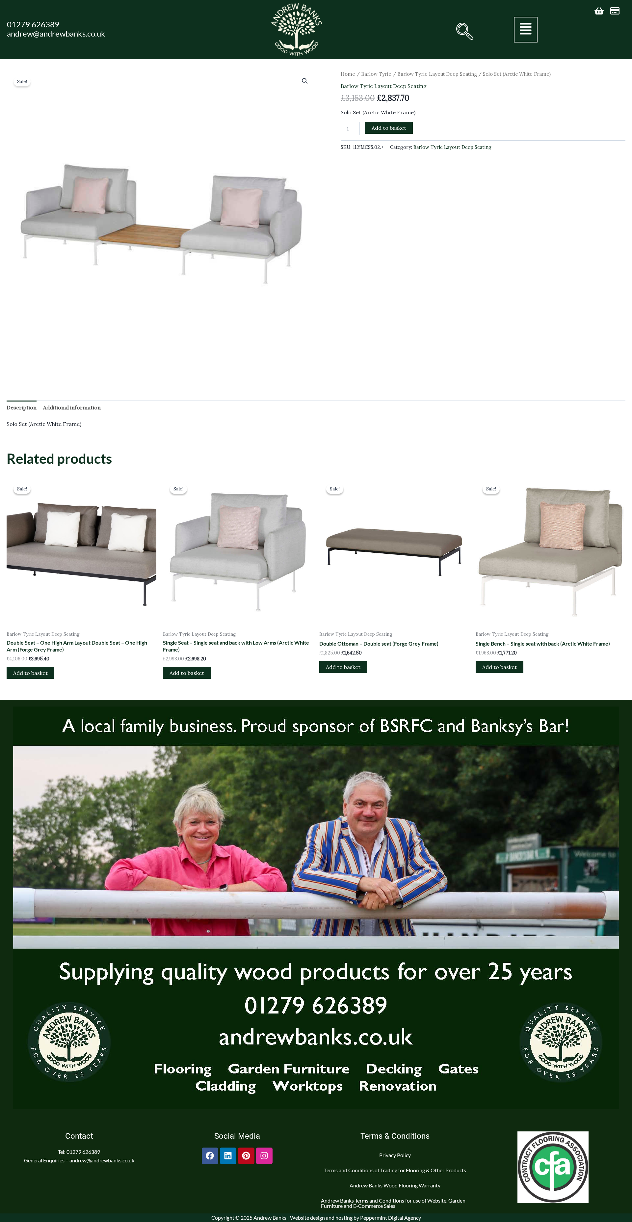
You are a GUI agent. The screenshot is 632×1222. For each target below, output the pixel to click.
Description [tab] (22, 407)
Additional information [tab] (72, 407)
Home (348, 74)
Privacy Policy (395, 1155)
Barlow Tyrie (376, 74)
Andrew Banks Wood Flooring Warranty (395, 1185)
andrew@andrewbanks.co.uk (56, 33)
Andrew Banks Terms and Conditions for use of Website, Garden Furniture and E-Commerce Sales (393, 1203)
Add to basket (389, 128)
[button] (464, 31)
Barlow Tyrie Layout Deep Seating (437, 74)
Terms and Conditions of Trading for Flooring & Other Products (395, 1170)
